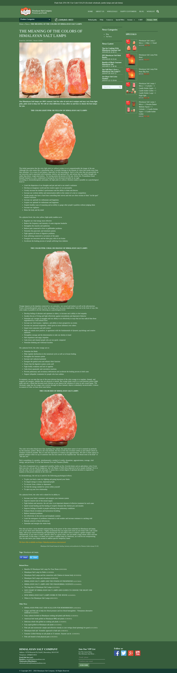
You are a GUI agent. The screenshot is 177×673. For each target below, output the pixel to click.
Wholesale (112, 11)
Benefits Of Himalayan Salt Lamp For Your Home (41, 569)
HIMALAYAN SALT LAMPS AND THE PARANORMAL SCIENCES (48, 584)
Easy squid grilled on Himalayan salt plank (39, 625)
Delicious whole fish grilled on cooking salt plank (41, 622)
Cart (140, 20)
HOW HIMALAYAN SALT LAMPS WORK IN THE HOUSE (45, 595)
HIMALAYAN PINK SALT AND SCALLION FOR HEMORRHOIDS (48, 608)
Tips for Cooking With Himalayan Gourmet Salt (111, 49)
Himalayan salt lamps (31, 552)
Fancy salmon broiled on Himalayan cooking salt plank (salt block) (47, 616)
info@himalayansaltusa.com (35, 659)
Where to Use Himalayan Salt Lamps (37, 598)
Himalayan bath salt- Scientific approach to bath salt (42, 631)
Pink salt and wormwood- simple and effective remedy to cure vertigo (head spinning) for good (57, 628)
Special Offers (120, 20)
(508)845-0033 (66, 20)
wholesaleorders (24, 663)
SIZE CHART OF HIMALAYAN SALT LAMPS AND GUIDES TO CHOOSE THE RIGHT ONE (58, 590)
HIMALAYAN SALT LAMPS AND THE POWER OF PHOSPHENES (48, 581)
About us (100, 11)
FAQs (101, 20)
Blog (141, 11)
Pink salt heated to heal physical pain (36, 637)
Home (90, 11)
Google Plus (130, 653)
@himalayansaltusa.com (38, 663)
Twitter (123, 653)
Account (129, 20)
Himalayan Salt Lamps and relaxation (37, 578)
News (27, 24)
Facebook (116, 653)
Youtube (137, 653)
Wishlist (151, 11)
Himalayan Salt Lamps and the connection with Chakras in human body (48, 575)
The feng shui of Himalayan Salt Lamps (38, 587)
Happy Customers (128, 11)
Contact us (109, 20)
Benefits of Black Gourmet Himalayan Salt (111, 63)
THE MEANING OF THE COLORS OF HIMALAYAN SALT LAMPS (56, 24)
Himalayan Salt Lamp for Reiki (35, 572)
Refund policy (92, 20)
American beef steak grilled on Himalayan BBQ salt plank (44, 619)
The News (109, 36)
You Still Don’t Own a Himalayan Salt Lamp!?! (111, 70)
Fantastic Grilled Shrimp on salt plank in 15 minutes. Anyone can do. (48, 634)
